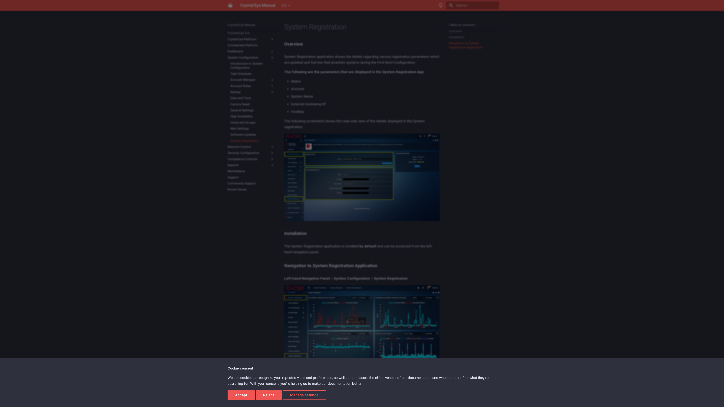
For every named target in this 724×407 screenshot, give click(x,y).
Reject (268, 395)
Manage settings (304, 395)
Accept (241, 395)
